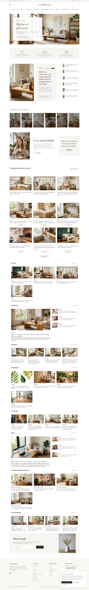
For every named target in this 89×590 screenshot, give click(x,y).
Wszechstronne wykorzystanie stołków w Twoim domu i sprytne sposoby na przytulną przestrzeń (66, 489)
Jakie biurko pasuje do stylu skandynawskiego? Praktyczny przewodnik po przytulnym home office (67, 194)
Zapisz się (40, 547)
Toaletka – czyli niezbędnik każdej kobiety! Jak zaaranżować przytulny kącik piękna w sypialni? (69, 428)
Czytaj (21, 225)
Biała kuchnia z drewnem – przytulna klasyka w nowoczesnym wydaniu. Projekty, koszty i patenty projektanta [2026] (70, 361)
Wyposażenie (66, 9)
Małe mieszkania (52, 569)
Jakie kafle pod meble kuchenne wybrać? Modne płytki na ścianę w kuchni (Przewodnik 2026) (72, 71)
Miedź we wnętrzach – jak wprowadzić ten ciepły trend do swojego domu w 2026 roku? (45, 78)
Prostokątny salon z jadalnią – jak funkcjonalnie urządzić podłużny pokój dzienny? (66, 282)
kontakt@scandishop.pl (71, 567)
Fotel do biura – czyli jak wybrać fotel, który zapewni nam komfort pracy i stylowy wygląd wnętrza (67, 448)
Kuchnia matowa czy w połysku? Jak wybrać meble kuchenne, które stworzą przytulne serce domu (52, 361)
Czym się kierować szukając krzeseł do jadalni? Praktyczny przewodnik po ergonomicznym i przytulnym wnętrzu (70, 529)
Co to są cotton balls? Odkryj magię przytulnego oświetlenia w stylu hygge (44, 489)
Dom (22, 9)
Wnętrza (58, 9)
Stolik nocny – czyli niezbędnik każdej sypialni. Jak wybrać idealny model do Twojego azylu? (35, 428)
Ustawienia (76, 582)
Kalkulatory (75, 9)
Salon (12, 279)
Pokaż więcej (44, 256)
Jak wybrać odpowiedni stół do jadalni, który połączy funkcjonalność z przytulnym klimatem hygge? (52, 529)
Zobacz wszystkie (73, 168)
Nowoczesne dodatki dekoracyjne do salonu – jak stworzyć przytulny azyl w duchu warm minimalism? (21, 508)
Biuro (12, 459)
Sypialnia (13, 424)
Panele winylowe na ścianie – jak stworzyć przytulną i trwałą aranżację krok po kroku (44, 386)
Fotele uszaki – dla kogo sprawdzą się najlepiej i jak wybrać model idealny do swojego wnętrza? (21, 301)
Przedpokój (51, 571)
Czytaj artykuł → (45, 96)
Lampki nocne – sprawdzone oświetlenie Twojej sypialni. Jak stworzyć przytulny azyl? (17, 428)
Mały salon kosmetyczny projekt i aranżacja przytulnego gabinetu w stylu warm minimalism (71, 65)
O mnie (78, 0)
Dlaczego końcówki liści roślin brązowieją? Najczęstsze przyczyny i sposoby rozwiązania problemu (20, 387)
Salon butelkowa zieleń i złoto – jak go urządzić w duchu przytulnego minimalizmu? (21, 282)
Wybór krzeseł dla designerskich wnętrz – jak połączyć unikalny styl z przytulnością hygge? (35, 529)
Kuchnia (12, 358)
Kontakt (73, 0)
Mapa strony (43, 586)
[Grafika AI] (55, 311)
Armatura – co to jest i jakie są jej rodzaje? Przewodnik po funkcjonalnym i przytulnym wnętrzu (18, 529)
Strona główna (15, 9)
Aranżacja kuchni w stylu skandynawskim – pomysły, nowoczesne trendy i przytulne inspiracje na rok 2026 (71, 83)
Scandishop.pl (44, 4)
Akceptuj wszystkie (66, 582)
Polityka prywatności (54, 586)
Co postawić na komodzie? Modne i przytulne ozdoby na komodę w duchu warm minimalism (20, 489)
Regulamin (48, 586)
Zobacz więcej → (74, 263)
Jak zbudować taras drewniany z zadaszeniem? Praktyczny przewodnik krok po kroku (66, 386)
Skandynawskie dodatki (47, 9)
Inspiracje (28, 9)
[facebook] (10, 4)
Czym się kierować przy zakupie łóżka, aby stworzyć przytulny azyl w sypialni (53, 427)
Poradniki (36, 9)
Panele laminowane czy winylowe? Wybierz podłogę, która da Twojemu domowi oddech (21, 406)
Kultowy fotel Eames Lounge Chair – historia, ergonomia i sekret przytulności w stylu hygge (43, 282)
